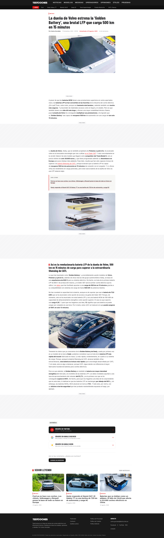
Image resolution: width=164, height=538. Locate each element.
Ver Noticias (125, 470)
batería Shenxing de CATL (66, 163)
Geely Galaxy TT (51, 7)
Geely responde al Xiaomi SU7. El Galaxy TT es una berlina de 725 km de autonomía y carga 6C (81, 498)
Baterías (53, 422)
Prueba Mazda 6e (100, 7)
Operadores (92, 2)
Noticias (57, 2)
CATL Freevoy (112, 7)
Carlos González (56, 31)
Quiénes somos (74, 523)
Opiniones (106, 2)
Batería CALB (64, 7)
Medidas (79, 2)
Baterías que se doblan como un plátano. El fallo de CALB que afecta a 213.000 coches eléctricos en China (115, 499)
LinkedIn (113, 528)
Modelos (68, 2)
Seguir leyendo (43, 470)
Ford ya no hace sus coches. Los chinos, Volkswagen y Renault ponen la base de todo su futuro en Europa (48, 499)
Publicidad (73, 518)
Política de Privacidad (96, 518)
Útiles (116, 2)
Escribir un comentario (57, 460)
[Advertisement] (86, 85)
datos (58, 285)
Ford (42, 7)
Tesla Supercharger (85, 7)
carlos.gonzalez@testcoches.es (119, 521)
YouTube (121, 525)
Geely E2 (73, 7)
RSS (126, 525)
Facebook (113, 525)
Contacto (72, 521)
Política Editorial (94, 523)
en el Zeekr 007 (90, 153)
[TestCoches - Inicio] (39, 3)
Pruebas (126, 2)
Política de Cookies (95, 521)
